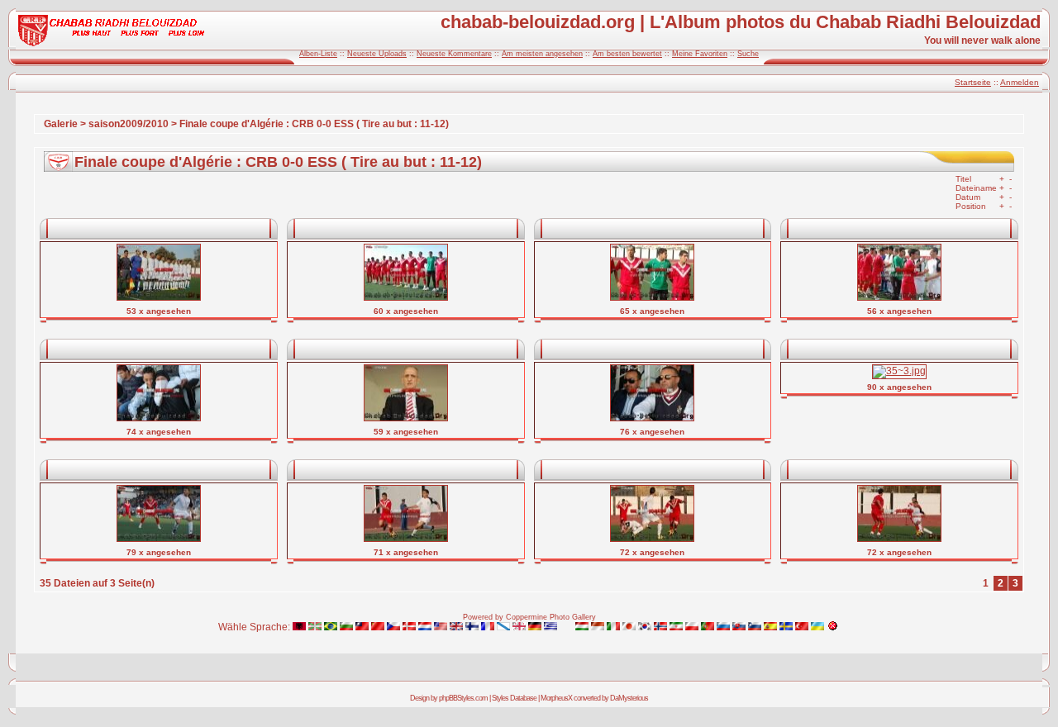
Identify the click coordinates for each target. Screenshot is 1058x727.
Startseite (973, 82)
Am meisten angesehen (542, 54)
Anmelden (1019, 82)
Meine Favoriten (699, 54)
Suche (748, 54)
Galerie (61, 124)
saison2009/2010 (128, 124)
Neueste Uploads (377, 54)
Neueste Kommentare (454, 54)
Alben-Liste (318, 54)
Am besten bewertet (627, 54)
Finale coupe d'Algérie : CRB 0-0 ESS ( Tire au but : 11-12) (314, 124)
